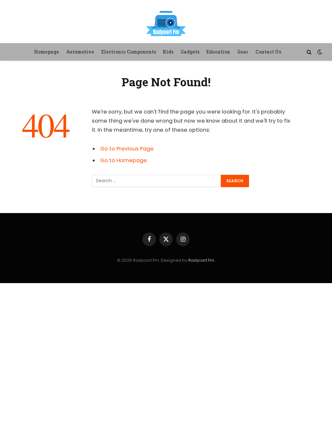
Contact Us (268, 52)
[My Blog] (166, 22)
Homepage (46, 52)
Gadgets (190, 52)
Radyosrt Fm (201, 260)
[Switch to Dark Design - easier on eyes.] (319, 51)
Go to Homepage (123, 160)
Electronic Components (128, 52)
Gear (242, 52)
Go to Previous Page (127, 148)
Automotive (80, 52)
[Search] (309, 52)
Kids (168, 52)
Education (218, 52)
